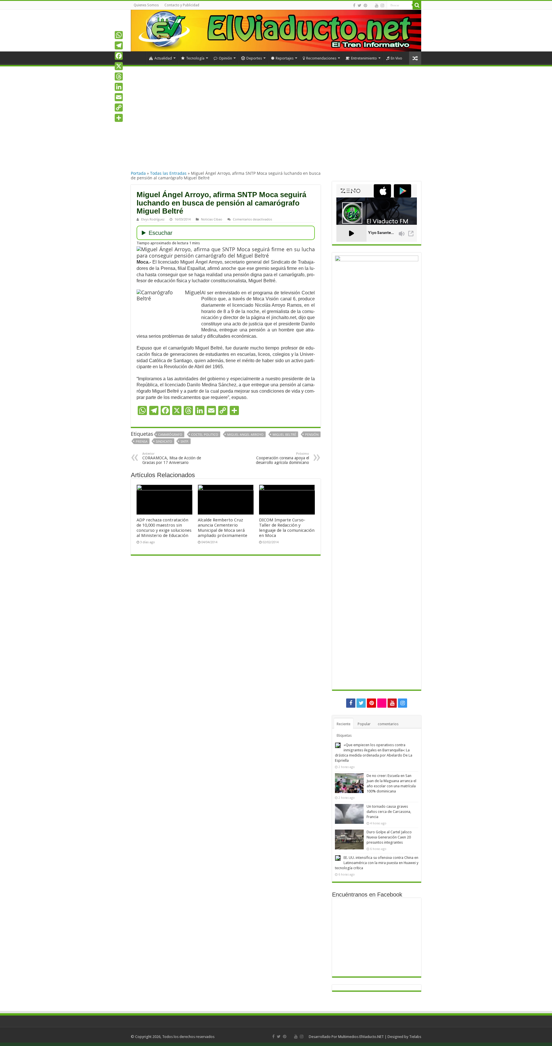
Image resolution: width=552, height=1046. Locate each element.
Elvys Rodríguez (152, 219)
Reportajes (285, 58)
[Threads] (119, 76)
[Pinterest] (365, 5)
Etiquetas (344, 735)
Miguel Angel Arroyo (245, 434)
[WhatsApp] (119, 35)
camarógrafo (170, 434)
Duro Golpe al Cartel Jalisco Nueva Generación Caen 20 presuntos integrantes (389, 837)
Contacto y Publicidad (181, 5)
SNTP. (185, 441)
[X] (119, 66)
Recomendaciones (321, 58)
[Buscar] (417, 5)
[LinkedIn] (119, 87)
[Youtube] (376, 5)
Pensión (312, 434)
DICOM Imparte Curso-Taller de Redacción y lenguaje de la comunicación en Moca (287, 527)
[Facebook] (354, 5)
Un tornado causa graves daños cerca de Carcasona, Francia (389, 811)
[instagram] (382, 5)
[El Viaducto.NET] (276, 30)
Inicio (138, 57)
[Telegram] (119, 45)
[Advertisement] (276, 123)
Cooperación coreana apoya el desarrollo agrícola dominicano (282, 458)
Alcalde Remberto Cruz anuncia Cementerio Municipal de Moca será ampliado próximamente (222, 527)
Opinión (225, 58)
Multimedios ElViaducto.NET (361, 1037)
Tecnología (195, 58)
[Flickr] (371, 5)
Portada (138, 173)
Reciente (343, 724)
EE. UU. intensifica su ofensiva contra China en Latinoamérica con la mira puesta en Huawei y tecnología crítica (376, 862)
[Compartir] (119, 118)
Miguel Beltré (284, 434)
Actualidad (163, 58)
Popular (364, 724)
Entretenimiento (364, 58)
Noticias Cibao (211, 219)
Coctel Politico (204, 434)
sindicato (164, 441)
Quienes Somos (146, 5)
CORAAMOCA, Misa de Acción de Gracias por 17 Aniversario (171, 458)
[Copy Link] (119, 107)
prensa (141, 441)
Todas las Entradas (168, 173)
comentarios (388, 724)
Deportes (254, 58)
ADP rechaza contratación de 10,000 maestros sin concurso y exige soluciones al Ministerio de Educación (164, 527)
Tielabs (415, 1037)
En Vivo (396, 58)
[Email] (119, 97)
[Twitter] (359, 5)
